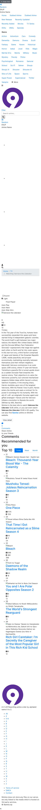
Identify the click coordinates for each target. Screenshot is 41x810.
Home (4, 15)
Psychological (7, 61)
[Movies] (22, 178)
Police (22, 57)
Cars (23, 36)
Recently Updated (22, 19)
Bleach (10, 548)
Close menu (7, 2)
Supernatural (20, 78)
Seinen (21, 65)
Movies (20, 24)
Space (17, 74)
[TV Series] (22, 212)
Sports (25, 74)
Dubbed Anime (30, 15)
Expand (6, 296)
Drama (25, 40)
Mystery (5, 57)
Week (27, 450)
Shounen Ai (27, 70)
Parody (14, 57)
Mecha (17, 53)
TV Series (30, 24)
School (4, 65)
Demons (16, 40)
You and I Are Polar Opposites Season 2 (20, 588)
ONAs (11, 28)
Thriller (31, 78)
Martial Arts (6, 53)
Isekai (12, 49)
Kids (27, 49)
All (7, 714)
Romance (19, 61)
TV (11, 271)
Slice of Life (6, 74)
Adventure (14, 36)
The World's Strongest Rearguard (21, 610)
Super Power (7, 78)
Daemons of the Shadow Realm (17, 567)
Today (18, 450)
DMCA (8, 790)
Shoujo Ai (5, 70)
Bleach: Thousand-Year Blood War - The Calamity (22, 463)
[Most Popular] (22, 245)
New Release (7, 19)
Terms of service (12, 788)
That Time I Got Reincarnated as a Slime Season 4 (22, 528)
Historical (31, 44)
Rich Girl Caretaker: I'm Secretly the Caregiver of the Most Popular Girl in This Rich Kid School (22, 642)
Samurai (30, 61)
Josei (20, 49)
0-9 (7, 719)
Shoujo (29, 65)
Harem (21, 44)
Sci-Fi (13, 65)
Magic (35, 49)
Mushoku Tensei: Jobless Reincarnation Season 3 (21, 487)
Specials (20, 28)
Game (13, 44)
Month (35, 450)
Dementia (5, 40)
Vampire (5, 82)
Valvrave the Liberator (19, 316)
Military (26, 53)
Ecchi (33, 40)
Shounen (16, 70)
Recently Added (8, 24)
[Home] (22, 145)
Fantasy (5, 44)
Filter (4, 110)
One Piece (13, 508)
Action (4, 36)
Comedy (32, 36)
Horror (4, 49)
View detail (7, 420)
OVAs (4, 28)
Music (34, 53)
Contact (9, 793)
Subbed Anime (15, 15)
